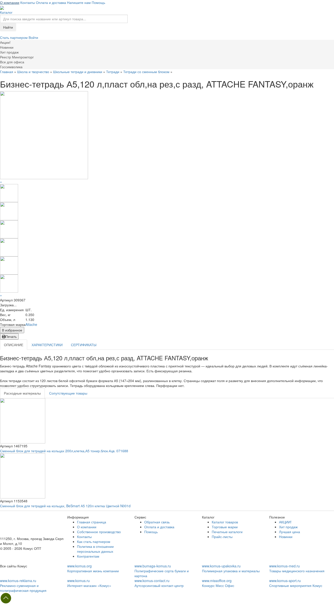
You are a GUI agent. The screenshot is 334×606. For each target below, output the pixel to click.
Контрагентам (88, 556)
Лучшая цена (289, 531)
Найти (8, 27)
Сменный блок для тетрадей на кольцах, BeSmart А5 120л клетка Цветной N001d (65, 505)
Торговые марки (225, 526)
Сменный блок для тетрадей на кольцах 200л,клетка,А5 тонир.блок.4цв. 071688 (64, 450)
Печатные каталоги (227, 531)
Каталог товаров (225, 521)
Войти (33, 37)
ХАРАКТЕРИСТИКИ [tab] (47, 344)
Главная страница (91, 521)
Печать (11, 336)
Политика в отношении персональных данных (95, 549)
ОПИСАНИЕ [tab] (13, 344)
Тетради (112, 71)
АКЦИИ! (285, 521)
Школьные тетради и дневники (77, 71)
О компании (9, 2)
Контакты (27, 2)
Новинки (285, 536)
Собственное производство (99, 531)
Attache (31, 324)
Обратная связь (157, 521)
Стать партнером (14, 37)
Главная (6, 71)
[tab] (22, 393)
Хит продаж (288, 526)
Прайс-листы (222, 536)
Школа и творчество (33, 71)
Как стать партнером (93, 541)
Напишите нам (79, 2)
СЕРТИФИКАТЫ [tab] (83, 344)
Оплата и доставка (51, 2)
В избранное (12, 330)
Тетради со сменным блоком (146, 71)
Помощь (98, 2)
